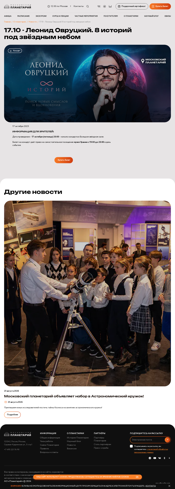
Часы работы (46, 441)
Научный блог (74, 441)
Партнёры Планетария (100, 439)
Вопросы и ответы (49, 452)
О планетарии (19, 21)
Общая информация (50, 437)
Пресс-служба (101, 448)
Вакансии (72, 448)
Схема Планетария (49, 445)
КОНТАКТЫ (151, 486)
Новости (33, 21)
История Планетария (78, 437)
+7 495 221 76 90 (11, 449)
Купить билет (64, 160)
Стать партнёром (102, 444)
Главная (7, 21)
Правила (44, 448)
